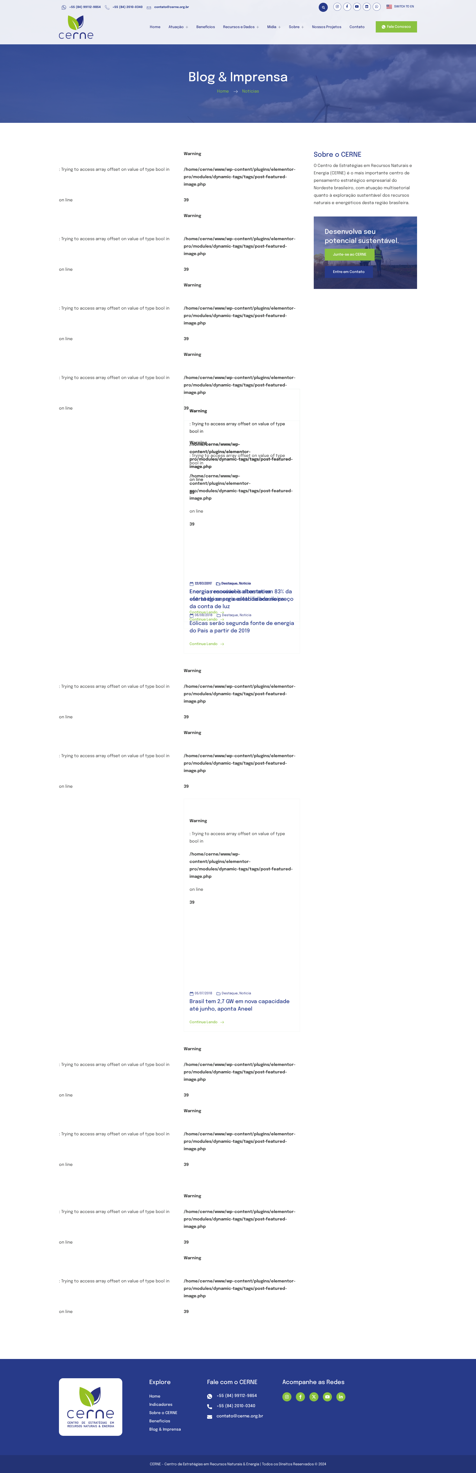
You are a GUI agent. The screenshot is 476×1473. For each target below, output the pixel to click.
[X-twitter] (313, 1396)
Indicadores (160, 1405)
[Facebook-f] (347, 7)
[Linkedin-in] (340, 1396)
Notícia (245, 993)
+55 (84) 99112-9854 (85, 7)
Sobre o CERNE (163, 1413)
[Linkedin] (367, 7)
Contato (357, 27)
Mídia (271, 27)
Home (155, 27)
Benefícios (205, 27)
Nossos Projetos (326, 27)
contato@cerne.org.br (171, 7)
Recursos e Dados (239, 27)
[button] (323, 7)
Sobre (294, 27)
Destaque (230, 993)
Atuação (176, 27)
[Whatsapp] (377, 7)
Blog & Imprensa (165, 1429)
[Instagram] (337, 7)
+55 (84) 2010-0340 (127, 7)
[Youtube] (357, 7)
